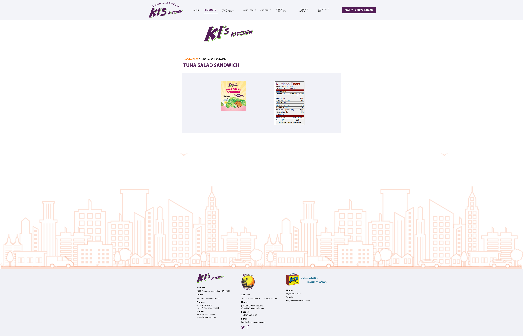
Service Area (303, 10)
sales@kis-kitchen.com (206, 317)
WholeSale (249, 10)
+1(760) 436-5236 (249, 315)
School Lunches (281, 10)
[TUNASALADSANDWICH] (211, 65)
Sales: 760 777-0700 (359, 10)
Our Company (227, 10)
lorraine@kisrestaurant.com (253, 322)
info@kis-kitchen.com (206, 315)
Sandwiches (191, 58)
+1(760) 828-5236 (204, 305)
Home (195, 10)
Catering (265, 10)
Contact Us (323, 10)
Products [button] (210, 10)
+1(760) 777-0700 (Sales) (208, 308)
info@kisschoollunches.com (298, 300)
